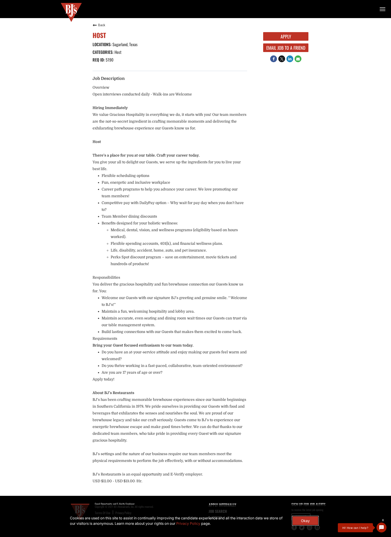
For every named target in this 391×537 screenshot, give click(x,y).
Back (101, 25)
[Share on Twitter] (282, 59)
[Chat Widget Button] (381, 527)
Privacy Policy (188, 523)
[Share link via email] (298, 59)
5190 (109, 60)
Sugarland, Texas (125, 44)
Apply (286, 36)
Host (118, 52)
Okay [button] (305, 520)
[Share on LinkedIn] (290, 59)
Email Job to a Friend (285, 47)
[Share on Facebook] (273, 59)
